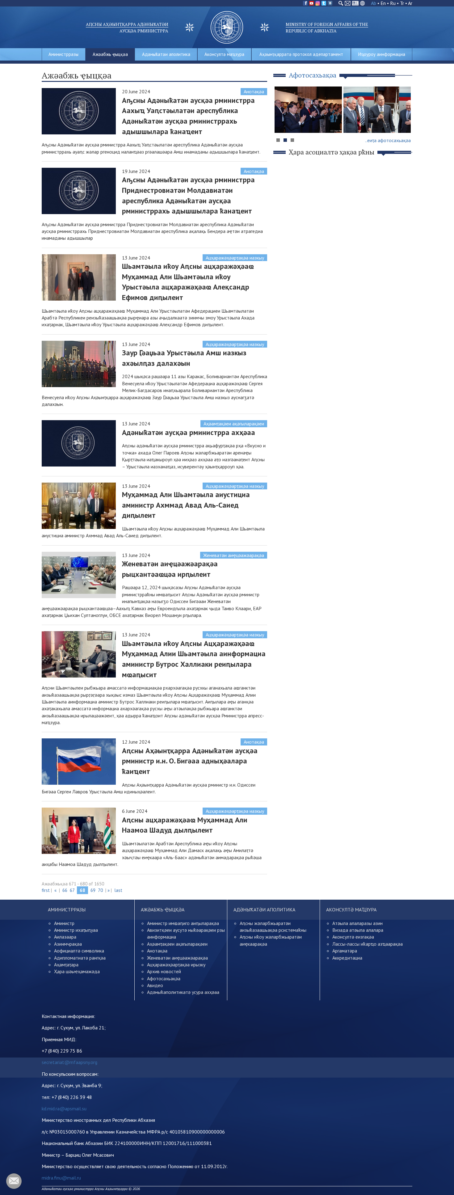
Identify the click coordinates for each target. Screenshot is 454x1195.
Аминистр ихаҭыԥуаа (76, 930)
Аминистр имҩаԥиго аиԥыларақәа (183, 923)
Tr (402, 3)
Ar (410, 3)
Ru (393, 3)
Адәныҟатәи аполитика (166, 54)
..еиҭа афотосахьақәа (388, 140)
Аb (373, 3)
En (383, 3)
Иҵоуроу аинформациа (381, 54)
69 (92, 890)
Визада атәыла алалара (357, 930)
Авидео (155, 985)
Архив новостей (164, 971)
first (46, 890)
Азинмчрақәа (68, 944)
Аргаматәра (344, 951)
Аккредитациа (347, 958)
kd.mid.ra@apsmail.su (64, 1108)
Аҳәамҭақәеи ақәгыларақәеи (234, 423)
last (118, 890)
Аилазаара (65, 937)
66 (64, 890)
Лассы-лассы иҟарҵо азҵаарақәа (367, 944)
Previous (282, 121)
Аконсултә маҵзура (224, 54)
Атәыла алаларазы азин (357, 923)
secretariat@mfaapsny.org (69, 1062)
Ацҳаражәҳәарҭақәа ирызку (176, 964)
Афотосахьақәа (163, 978)
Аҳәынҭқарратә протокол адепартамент (301, 54)
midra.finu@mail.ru (61, 1178)
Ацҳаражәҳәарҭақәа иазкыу (235, 258)
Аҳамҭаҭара (66, 964)
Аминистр (64, 923)
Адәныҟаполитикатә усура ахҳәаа (183, 992)
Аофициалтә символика (79, 951)
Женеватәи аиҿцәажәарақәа (233, 555)
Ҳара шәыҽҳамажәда (77, 971)
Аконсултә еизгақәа (353, 937)
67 (72, 890)
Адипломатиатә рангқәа (80, 958)
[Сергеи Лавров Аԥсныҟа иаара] (377, 110)
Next (404, 121)
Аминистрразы (63, 54)
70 (100, 890)
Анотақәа (254, 91)
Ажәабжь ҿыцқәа (110, 54)
